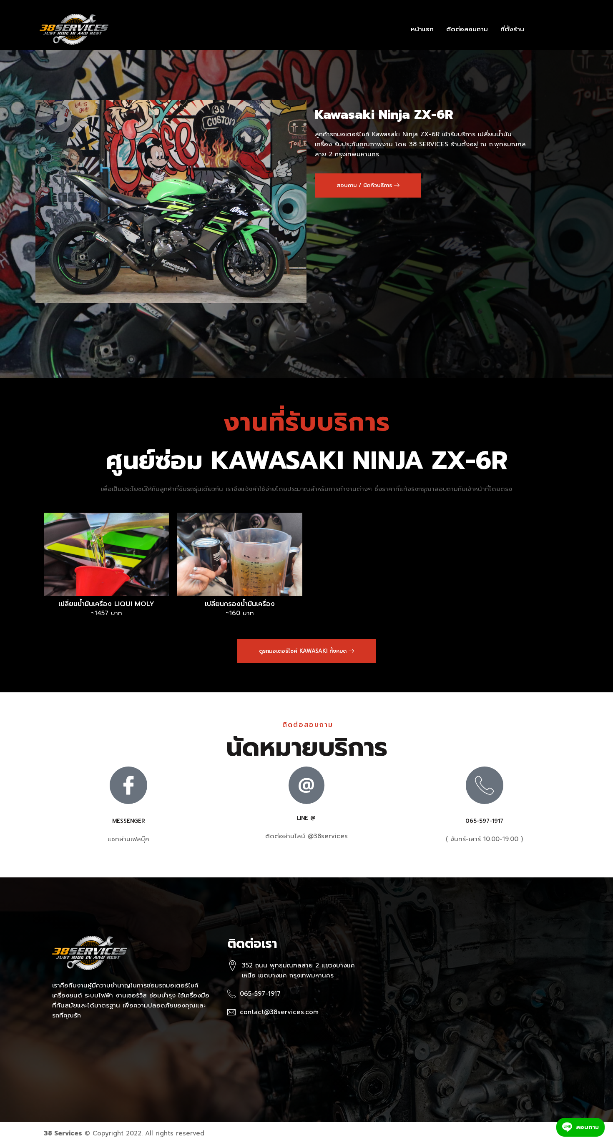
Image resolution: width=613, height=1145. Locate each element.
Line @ (306, 818)
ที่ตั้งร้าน (512, 29)
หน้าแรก (422, 29)
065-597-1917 (484, 821)
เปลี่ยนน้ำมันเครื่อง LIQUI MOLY (106, 604)
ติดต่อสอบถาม (467, 29)
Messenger (128, 821)
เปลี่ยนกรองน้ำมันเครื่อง (240, 604)
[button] (368, 185)
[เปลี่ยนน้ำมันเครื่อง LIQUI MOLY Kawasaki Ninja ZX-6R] (106, 554)
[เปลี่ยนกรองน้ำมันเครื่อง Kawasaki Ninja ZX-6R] (239, 554)
